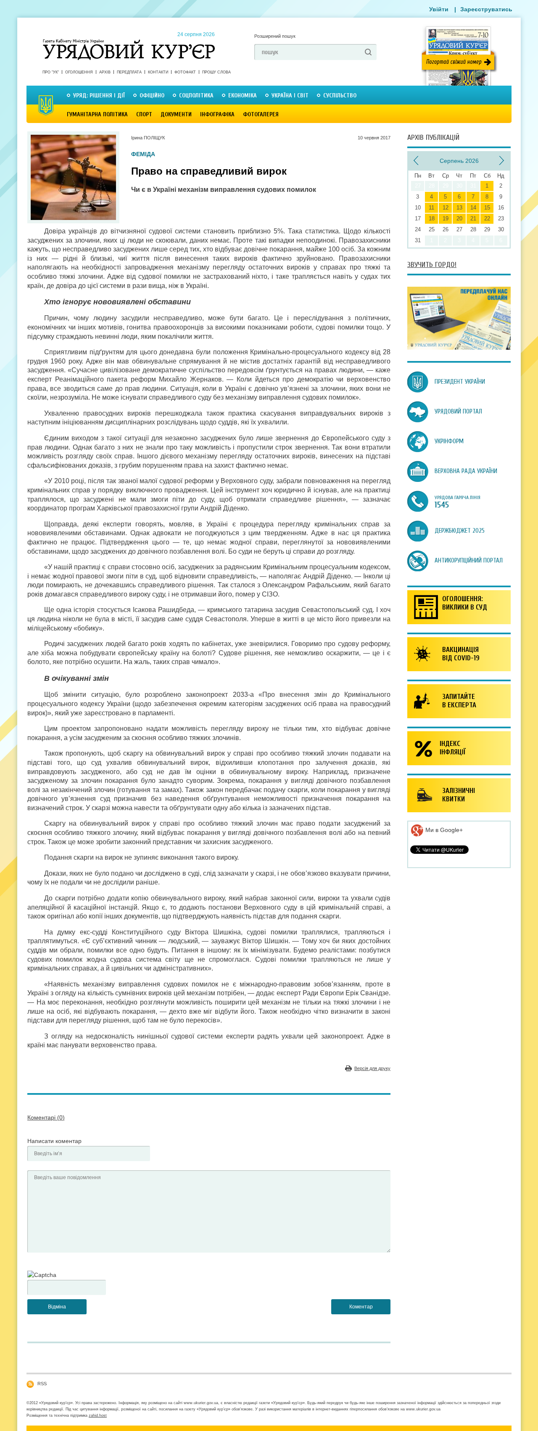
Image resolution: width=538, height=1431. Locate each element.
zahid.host (98, 1415)
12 (445, 207)
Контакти (158, 72)
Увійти (438, 9)
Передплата (129, 72)
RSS (42, 1383)
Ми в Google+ (443, 830)
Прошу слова (216, 72)
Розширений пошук (274, 36)
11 (431, 207)
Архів (105, 72)
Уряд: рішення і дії (99, 95)
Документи (176, 114)
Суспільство (339, 95)
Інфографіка (217, 114)
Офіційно (152, 95)
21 (473, 218)
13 (459, 207)
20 (459, 218)
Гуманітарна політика (97, 114)
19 (445, 218)
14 (473, 207)
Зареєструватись (486, 9)
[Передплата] (459, 347)
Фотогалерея (261, 114)
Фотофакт (185, 72)
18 (432, 218)
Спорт (144, 114)
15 (487, 207)
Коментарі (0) (46, 1117)
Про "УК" (50, 72)
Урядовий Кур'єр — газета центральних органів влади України (129, 41)
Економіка (242, 95)
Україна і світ (290, 95)
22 (487, 218)
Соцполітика (196, 95)
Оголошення (79, 72)
